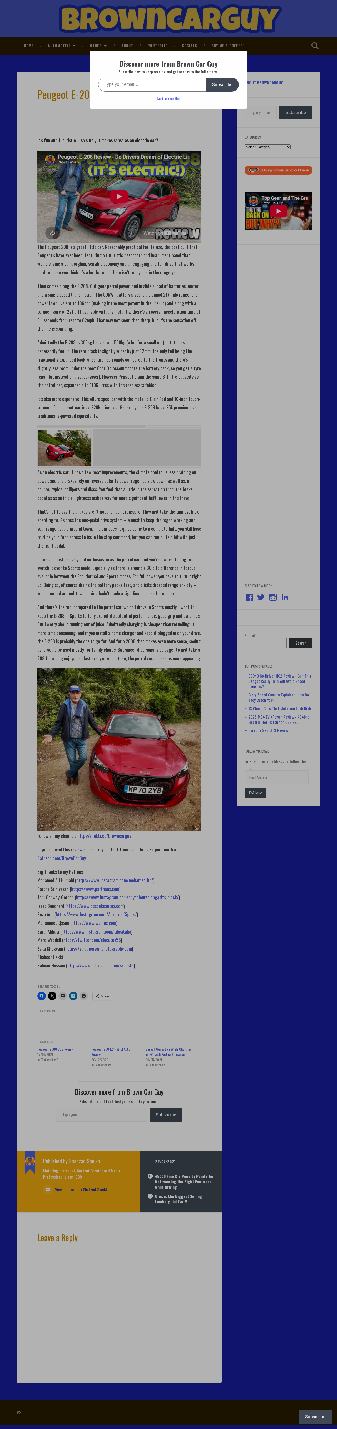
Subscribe (222, 84)
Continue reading (168, 98)
